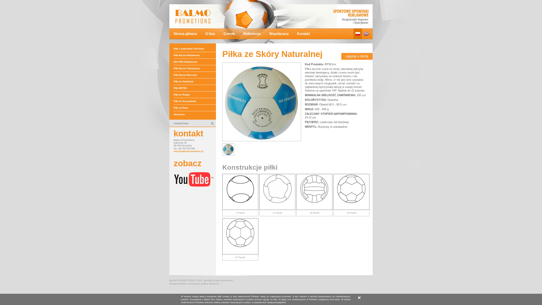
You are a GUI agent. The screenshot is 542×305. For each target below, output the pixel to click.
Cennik (229, 34)
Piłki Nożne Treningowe (187, 68)
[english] (366, 34)
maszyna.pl (194, 283)
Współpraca (279, 34)
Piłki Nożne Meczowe (185, 75)
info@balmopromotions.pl (188, 151)
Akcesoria (179, 114)
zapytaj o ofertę (357, 56)
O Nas (210, 34)
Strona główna (185, 34)
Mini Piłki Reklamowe (185, 62)
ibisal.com (214, 283)
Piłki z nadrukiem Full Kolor (189, 48)
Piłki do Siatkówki (183, 81)
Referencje (252, 34)
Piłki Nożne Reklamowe (187, 55)
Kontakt (303, 34)
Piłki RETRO (180, 88)
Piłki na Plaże (181, 108)
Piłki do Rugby (182, 94)
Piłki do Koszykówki (185, 101)
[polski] (358, 34)
